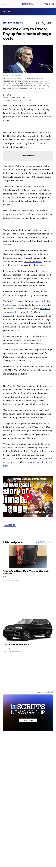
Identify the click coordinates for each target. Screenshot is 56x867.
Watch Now (48, 4)
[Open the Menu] (4, 4)
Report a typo (10, 525)
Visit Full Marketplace (44, 542)
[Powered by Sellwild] (49, 692)
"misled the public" (33, 261)
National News (13, 22)
